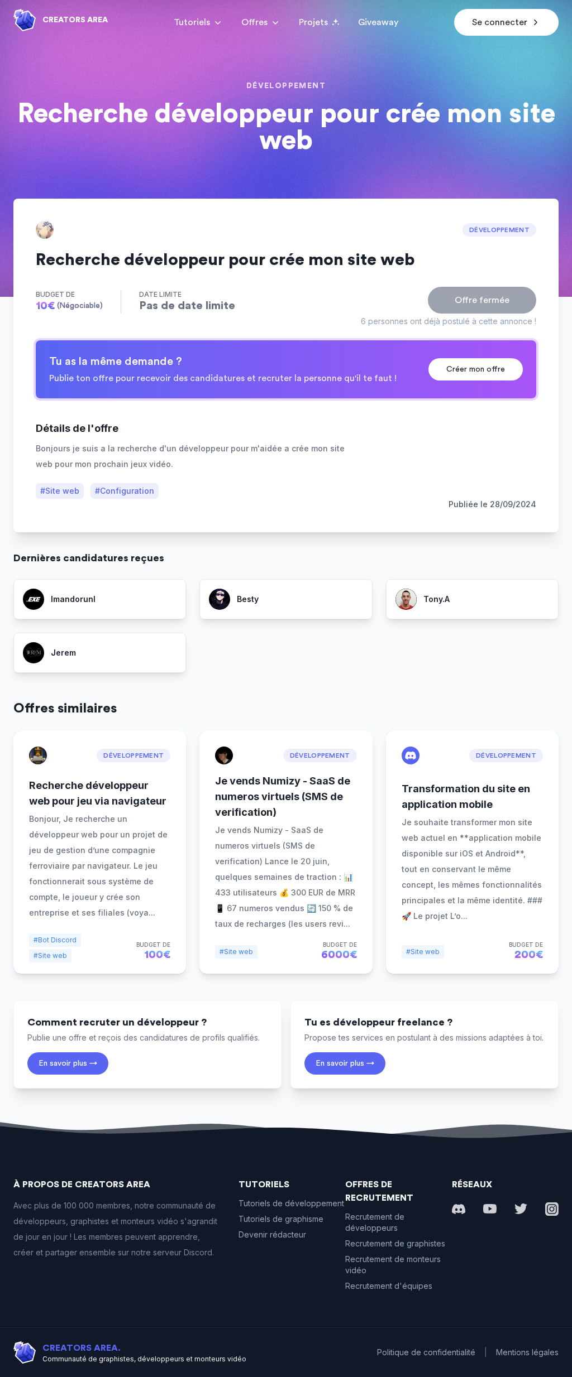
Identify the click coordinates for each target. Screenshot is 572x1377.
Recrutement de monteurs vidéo (393, 1264)
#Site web (59, 490)
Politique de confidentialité (426, 1352)
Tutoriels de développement (291, 1203)
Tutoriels (192, 22)
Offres (254, 22)
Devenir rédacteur (272, 1234)
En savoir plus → (68, 1063)
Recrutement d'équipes (388, 1286)
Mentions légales (527, 1352)
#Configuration (124, 490)
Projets (313, 22)
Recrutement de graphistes (395, 1243)
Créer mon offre (475, 369)
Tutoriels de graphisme (281, 1219)
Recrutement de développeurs (374, 1222)
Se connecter (499, 22)
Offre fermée (482, 300)
